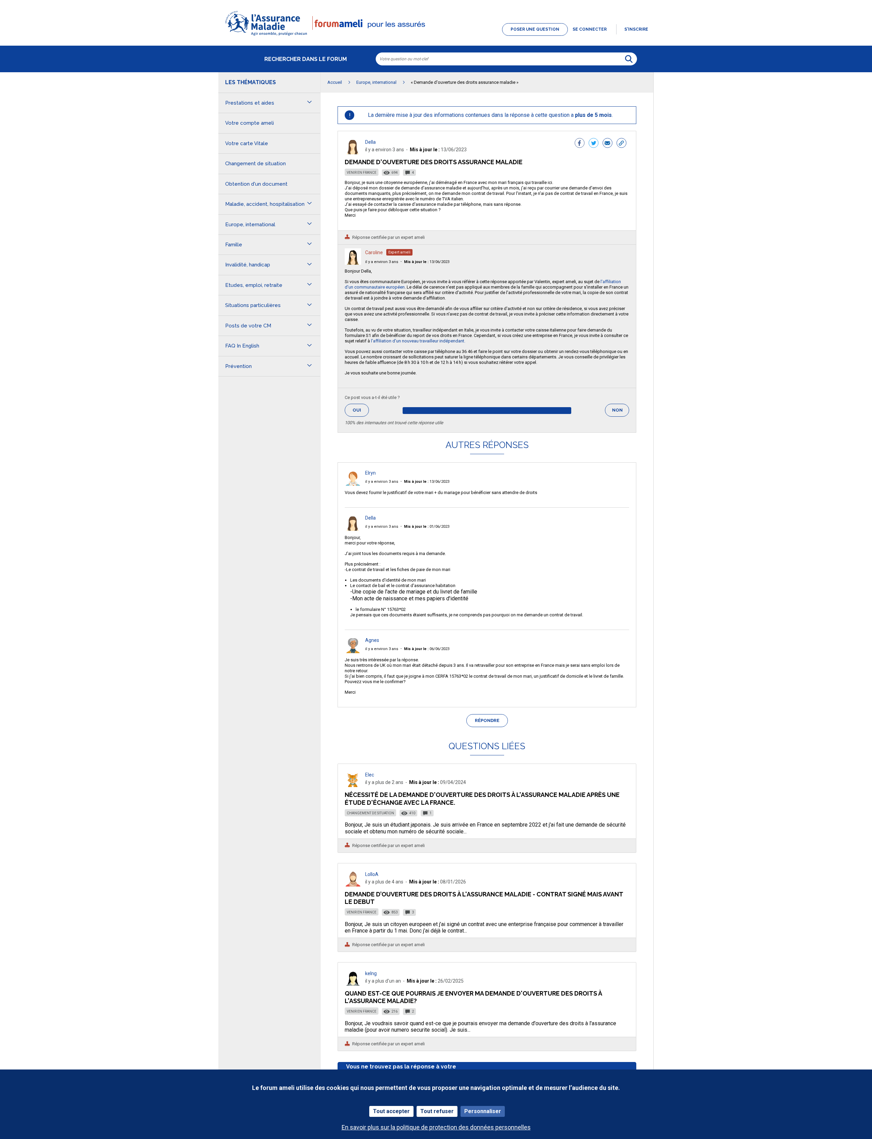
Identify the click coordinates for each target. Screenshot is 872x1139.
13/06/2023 (426, 262)
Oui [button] (361, 410)
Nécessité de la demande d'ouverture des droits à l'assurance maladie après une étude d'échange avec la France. (482, 798)
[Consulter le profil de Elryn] (353, 484)
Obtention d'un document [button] (256, 184)
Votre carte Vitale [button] (246, 143)
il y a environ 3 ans (381, 262)
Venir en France (361, 172)
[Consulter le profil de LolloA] (353, 884)
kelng (371, 973)
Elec (369, 775)
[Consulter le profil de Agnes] (353, 651)
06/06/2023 (426, 649)
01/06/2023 (426, 526)
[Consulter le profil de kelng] (353, 984)
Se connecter (590, 29)
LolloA (371, 874)
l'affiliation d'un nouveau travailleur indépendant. (418, 340)
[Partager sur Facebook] (580, 144)
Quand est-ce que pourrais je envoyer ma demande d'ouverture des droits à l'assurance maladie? (473, 997)
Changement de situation (370, 813)
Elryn (370, 473)
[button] (436, 36)
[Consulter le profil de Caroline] (353, 263)
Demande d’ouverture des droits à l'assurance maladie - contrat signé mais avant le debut (484, 898)
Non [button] (620, 412)
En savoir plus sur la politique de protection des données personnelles (436, 1127)
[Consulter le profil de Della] (353, 152)
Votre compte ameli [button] (249, 123)
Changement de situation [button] (255, 163)
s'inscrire (636, 29)
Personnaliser (482, 1111)
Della (370, 142)
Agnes (372, 640)
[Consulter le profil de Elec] (353, 785)
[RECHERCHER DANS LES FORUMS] (629, 58)
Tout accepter (391, 1111)
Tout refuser (437, 1111)
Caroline (374, 252)
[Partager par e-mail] (607, 144)
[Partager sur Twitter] (593, 144)
